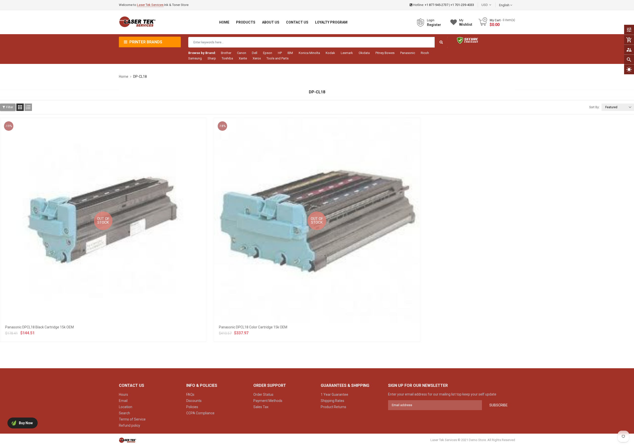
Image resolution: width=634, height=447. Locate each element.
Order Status (263, 394)
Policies (192, 407)
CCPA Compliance (200, 413)
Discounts (194, 401)
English (504, 5)
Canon (241, 53)
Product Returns (333, 407)
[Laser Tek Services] (127, 440)
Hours (123, 394)
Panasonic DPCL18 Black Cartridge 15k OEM (39, 327)
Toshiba (227, 58)
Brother (226, 53)
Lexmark (347, 53)
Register (434, 25)
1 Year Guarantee (334, 394)
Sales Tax (260, 407)
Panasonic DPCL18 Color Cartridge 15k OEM (253, 327)
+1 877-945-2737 (436, 5)
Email (123, 401)
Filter (9, 107)
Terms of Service (132, 419)
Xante (243, 58)
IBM (290, 53)
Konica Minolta (309, 53)
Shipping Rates (332, 401)
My (465, 22)
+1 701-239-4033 (462, 5)
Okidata (364, 53)
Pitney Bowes (385, 53)
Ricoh (425, 53)
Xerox (257, 58)
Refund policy (129, 425)
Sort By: (594, 107)
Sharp (212, 58)
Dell (254, 53)
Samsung (195, 58)
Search (124, 413)
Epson (267, 53)
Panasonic (407, 53)
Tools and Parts (277, 58)
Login (430, 20)
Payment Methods (267, 401)
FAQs (190, 394)
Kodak (330, 53)
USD (492, 5)
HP (280, 53)
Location (125, 407)
